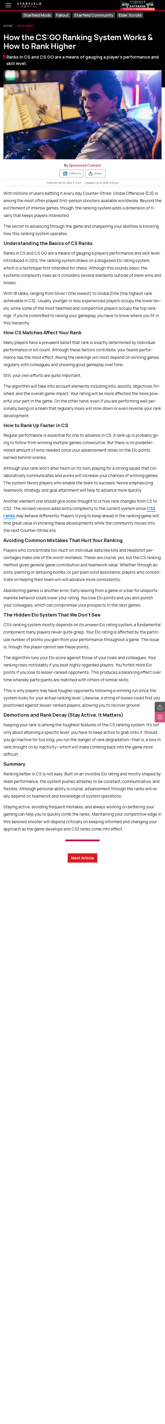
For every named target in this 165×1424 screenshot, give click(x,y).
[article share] (160, 707)
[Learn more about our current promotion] (137, 5)
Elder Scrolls (130, 15)
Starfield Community (93, 15)
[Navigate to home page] (29, 5)
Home (8, 26)
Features (25, 26)
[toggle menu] (5, 5)
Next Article (82, 857)
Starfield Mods (37, 15)
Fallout (62, 15)
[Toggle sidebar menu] (160, 717)
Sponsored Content (85, 165)
